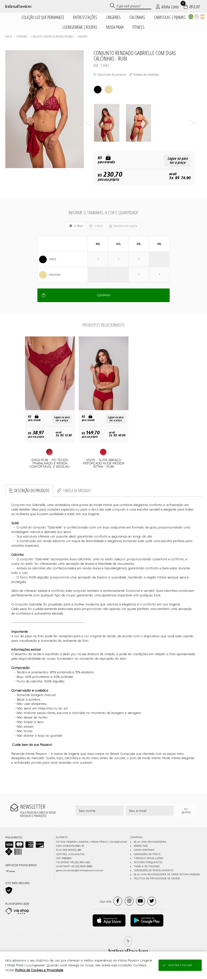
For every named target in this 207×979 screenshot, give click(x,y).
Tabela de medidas (77, 490)
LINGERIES (82, 36)
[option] (109, 123)
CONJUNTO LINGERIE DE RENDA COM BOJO (52, 36)
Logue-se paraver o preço (178, 161)
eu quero (186, 810)
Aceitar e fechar (180, 965)
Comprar (103, 295)
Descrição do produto (31, 490)
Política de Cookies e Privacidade (39, 970)
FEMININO (21, 36)
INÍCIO (8, 36)
